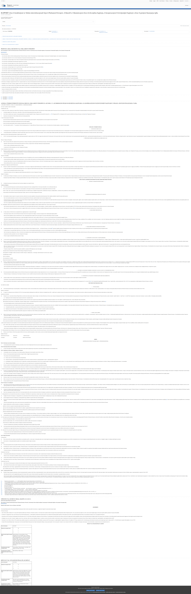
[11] (105, 301)
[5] (68, 125)
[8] (51, 228)
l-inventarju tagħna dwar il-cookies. (121, 592)
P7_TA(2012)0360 (10, 96)
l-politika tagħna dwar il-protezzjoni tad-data (99, 592)
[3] (1, 483)
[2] (51, 63)
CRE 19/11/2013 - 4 (55, 32)
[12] (29, 385)
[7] (1, 487)
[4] (1, 484)
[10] (90, 281)
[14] (166, 399)
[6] (74, 208)
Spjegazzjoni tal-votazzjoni (103, 32)
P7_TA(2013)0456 (151, 31)
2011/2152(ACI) (8, 25)
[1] (59, 59)
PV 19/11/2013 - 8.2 (102, 31)
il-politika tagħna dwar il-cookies (110, 592)
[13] (50, 399)
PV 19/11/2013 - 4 (54, 31)
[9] (52, 228)
